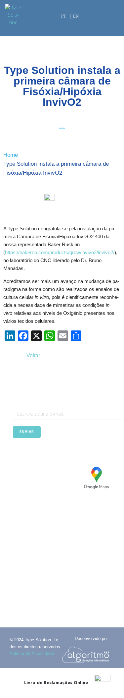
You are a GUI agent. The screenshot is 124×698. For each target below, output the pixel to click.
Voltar (33, 355)
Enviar (27, 432)
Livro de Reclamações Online (56, 683)
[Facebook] (18, 454)
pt (63, 16)
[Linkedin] (34, 454)
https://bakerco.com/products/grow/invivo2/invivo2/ (59, 252)
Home (10, 155)
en (76, 16)
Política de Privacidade (32, 653)
